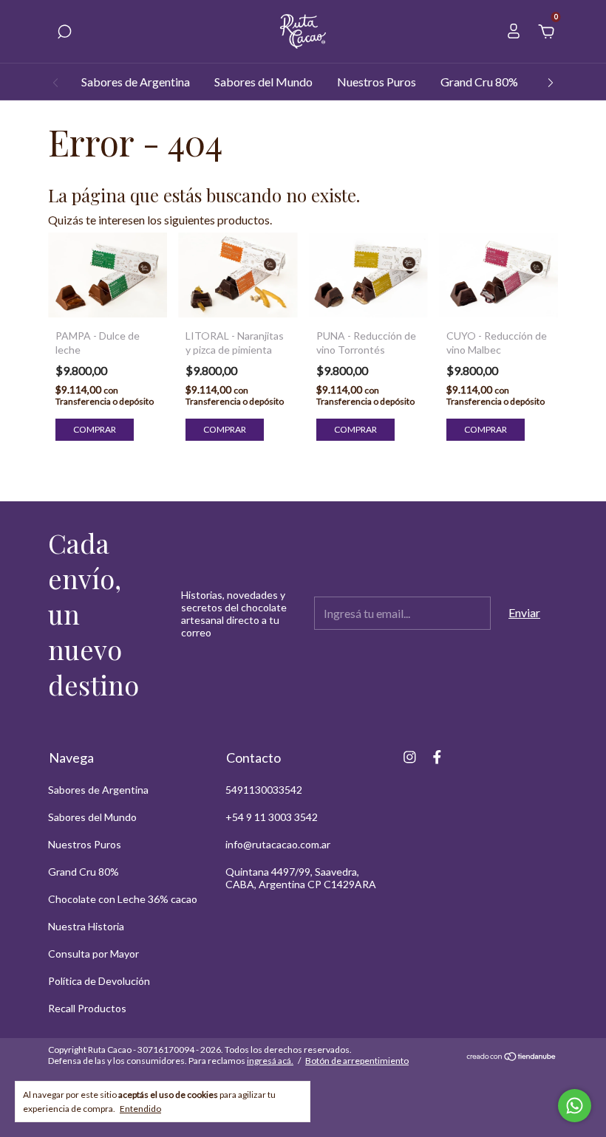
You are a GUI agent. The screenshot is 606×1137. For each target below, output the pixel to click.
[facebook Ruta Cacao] (437, 757)
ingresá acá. (270, 1060)
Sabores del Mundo (263, 82)
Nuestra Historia (86, 926)
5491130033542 (263, 789)
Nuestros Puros (376, 82)
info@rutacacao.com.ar (277, 844)
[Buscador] (64, 32)
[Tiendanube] (512, 1057)
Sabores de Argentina (135, 82)
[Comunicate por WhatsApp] (574, 1105)
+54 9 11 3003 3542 (271, 817)
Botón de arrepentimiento (357, 1060)
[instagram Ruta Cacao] (410, 757)
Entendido (140, 1108)
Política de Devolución (99, 981)
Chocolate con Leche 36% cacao (122, 899)
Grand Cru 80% (479, 82)
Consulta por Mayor (93, 953)
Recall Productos (87, 1008)
